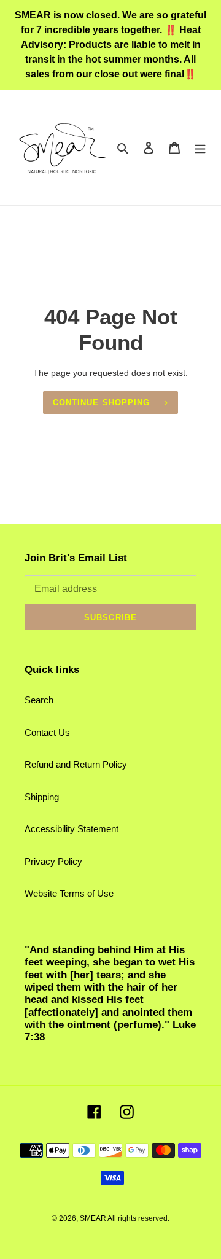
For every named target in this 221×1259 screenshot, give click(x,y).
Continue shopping (101, 402)
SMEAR (93, 1218)
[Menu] (200, 147)
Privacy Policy (53, 861)
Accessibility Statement (71, 829)
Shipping (42, 797)
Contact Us (47, 732)
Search (39, 700)
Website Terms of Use (69, 893)
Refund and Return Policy (76, 764)
